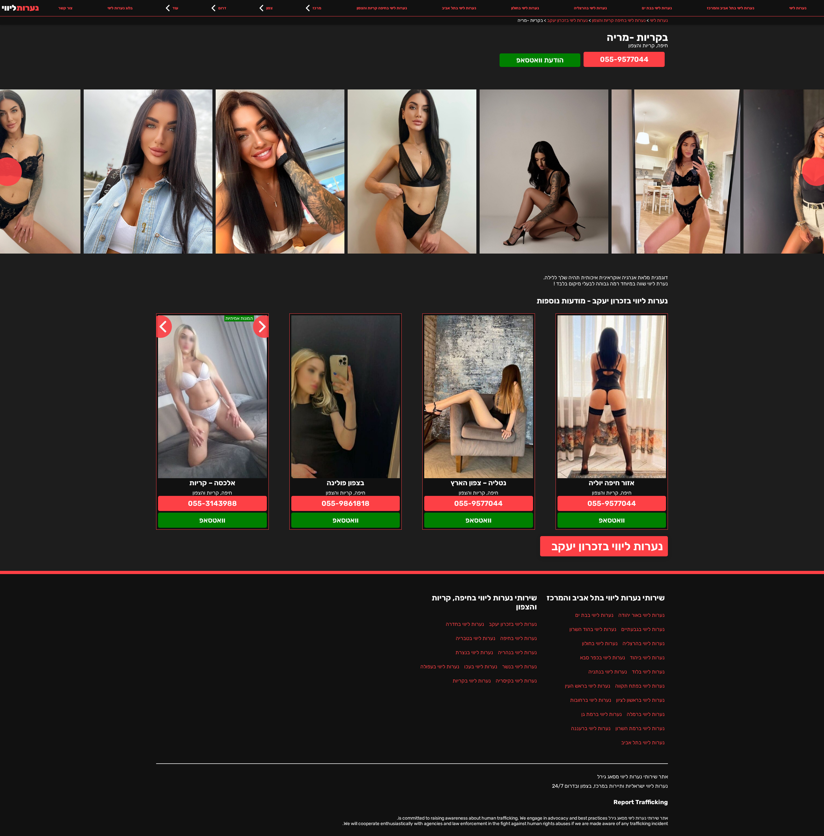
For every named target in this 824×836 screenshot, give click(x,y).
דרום (222, 8)
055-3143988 (212, 503)
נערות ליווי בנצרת (474, 652)
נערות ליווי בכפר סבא (602, 658)
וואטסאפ (612, 520)
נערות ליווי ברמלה (646, 714)
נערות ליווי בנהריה (517, 652)
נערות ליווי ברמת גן (601, 714)
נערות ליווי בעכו (480, 667)
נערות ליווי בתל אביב (459, 8)
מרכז (317, 8)
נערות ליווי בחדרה (465, 624)
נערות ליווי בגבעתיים (643, 629)
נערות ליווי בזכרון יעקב (607, 546)
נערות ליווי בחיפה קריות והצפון (382, 8)
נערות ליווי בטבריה (475, 638)
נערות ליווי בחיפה (518, 638)
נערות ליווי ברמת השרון (640, 728)
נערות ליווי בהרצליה (590, 8)
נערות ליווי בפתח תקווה (640, 686)
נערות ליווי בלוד (648, 672)
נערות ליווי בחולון (525, 8)
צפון (269, 8)
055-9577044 (624, 59)
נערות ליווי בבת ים (657, 8)
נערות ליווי (797, 8)
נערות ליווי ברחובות (590, 700)
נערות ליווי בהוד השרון (592, 629)
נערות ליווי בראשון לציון (640, 700)
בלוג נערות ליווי (120, 8)
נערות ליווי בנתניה (607, 672)
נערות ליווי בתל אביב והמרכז (730, 8)
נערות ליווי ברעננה (591, 728)
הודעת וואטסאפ (540, 60)
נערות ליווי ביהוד (647, 658)
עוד (175, 8)
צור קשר (65, 8)
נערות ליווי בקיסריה (516, 681)
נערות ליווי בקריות (472, 681)
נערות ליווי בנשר (519, 667)
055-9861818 (346, 503)
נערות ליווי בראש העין (587, 686)
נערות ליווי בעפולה (439, 667)
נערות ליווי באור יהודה (641, 615)
